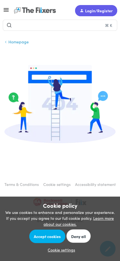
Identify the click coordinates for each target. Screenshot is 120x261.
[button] (6, 11)
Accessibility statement (95, 184)
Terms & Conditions (21, 184)
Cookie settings (57, 184)
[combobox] (60, 25)
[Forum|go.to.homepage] (36, 10)
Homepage (18, 42)
